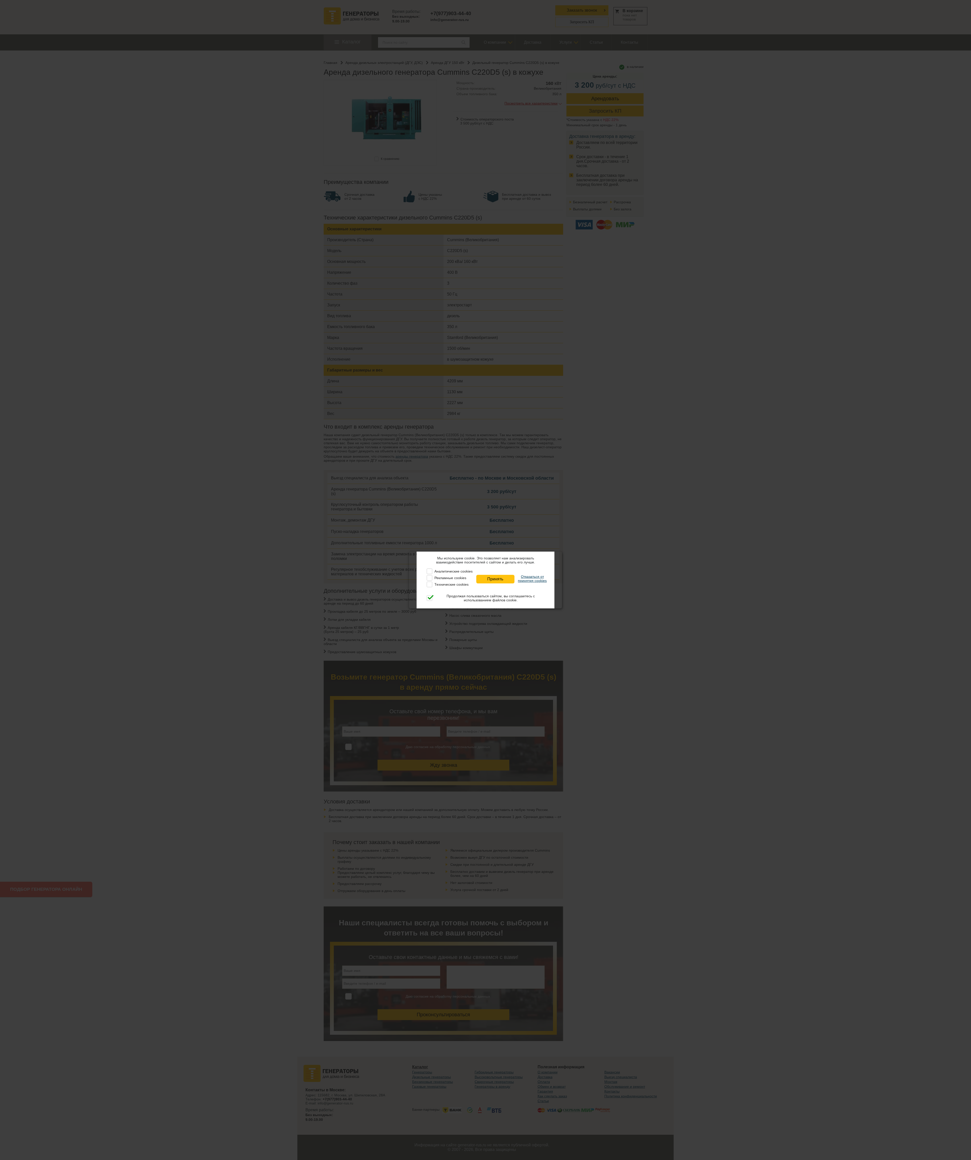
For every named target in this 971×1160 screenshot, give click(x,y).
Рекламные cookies (450, 578)
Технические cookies (451, 584)
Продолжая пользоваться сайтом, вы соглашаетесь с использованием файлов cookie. (491, 598)
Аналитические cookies (453, 571)
